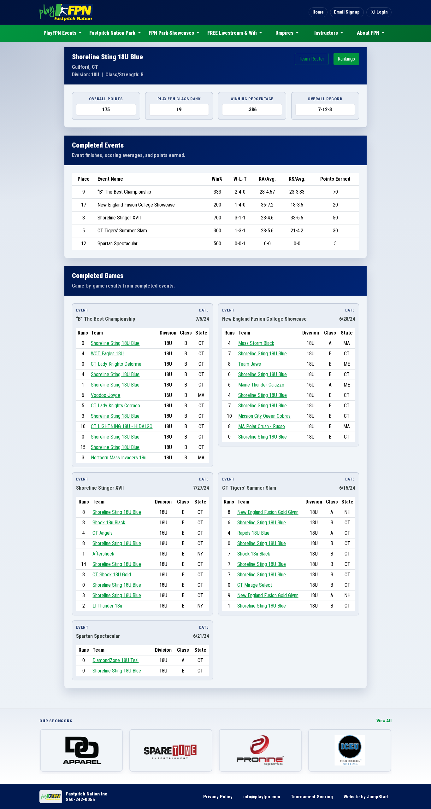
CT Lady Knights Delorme (116, 364)
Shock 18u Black (108, 523)
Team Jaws (249, 364)
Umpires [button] (285, 33)
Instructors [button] (326, 33)
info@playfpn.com (261, 797)
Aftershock (103, 554)
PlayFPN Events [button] (61, 33)
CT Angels (102, 533)
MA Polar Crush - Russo (261, 426)
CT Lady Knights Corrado (115, 406)
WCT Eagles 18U (107, 354)
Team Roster (311, 59)
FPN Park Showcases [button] (172, 33)
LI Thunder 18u (107, 606)
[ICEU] (350, 750)
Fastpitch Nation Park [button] (113, 33)
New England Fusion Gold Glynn (267, 512)
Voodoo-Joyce (105, 395)
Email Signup (347, 12)
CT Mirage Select (254, 585)
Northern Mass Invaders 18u (118, 458)
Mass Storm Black (256, 343)
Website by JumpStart (366, 797)
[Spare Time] (171, 750)
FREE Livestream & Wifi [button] (232, 33)
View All (384, 721)
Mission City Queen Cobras (264, 416)
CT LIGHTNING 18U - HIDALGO (121, 426)
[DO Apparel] (81, 750)
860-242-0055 (80, 799)
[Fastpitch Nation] (66, 12)
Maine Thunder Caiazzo (261, 385)
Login (382, 12)
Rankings (346, 59)
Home (318, 12)
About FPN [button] (369, 33)
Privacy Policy (218, 797)
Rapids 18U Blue (253, 533)
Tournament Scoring (312, 797)
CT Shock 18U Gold (111, 575)
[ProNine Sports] (260, 750)
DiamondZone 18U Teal (115, 660)
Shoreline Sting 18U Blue (115, 343)
